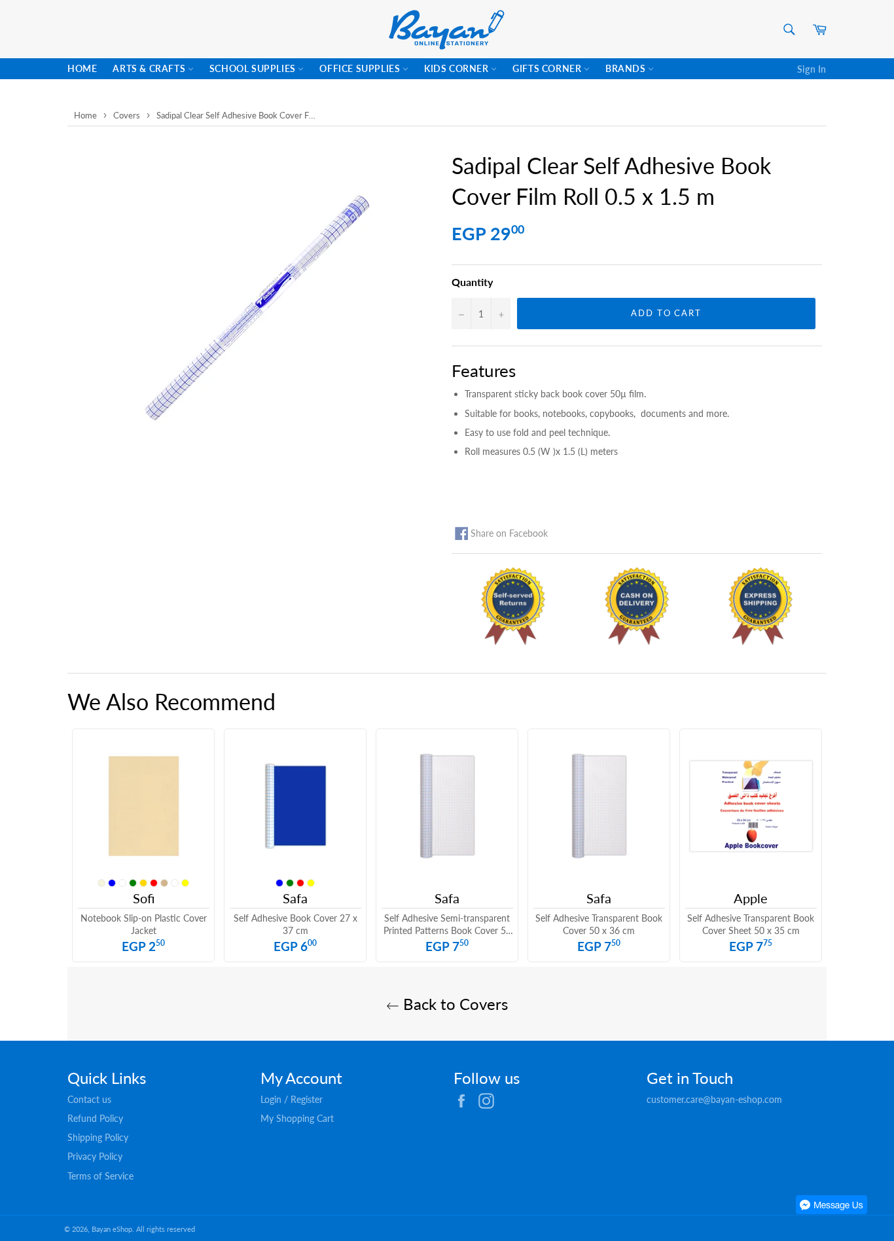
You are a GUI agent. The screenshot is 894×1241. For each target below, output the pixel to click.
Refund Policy (95, 1118)
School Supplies (253, 68)
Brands (626, 68)
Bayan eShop (112, 1229)
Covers (126, 115)
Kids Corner (457, 68)
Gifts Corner (548, 68)
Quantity (472, 282)
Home (82, 68)
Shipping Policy (97, 1137)
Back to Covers (453, 1003)
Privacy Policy (94, 1156)
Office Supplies (360, 68)
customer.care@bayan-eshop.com (714, 1099)
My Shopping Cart (297, 1118)
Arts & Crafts (150, 68)
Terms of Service (100, 1175)
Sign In (812, 69)
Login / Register (291, 1099)
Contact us (89, 1099)
